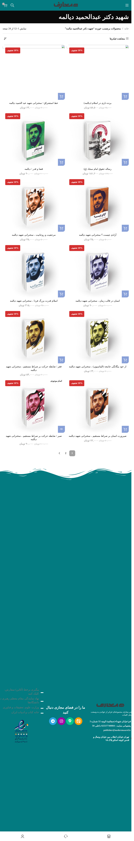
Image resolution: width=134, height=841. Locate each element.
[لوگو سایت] (66, 5)
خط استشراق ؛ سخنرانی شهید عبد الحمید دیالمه (33, 103)
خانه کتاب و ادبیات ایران (25, 712)
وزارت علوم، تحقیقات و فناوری (21, 707)
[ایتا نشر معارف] (78, 721)
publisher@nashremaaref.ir (117, 730)
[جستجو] (12, 5)
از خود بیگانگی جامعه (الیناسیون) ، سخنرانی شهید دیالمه (97, 366)
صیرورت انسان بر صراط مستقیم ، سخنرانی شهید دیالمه (97, 436)
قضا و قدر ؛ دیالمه (34, 169)
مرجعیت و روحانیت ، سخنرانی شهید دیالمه (34, 235)
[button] (125, 96)
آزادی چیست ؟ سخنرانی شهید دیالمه (97, 235)
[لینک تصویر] (21, 730)
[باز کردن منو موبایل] (127, 5)
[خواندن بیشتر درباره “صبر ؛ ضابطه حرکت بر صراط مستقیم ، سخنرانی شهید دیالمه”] (61, 429)
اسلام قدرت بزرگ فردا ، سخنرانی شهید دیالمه (34, 301)
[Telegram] (53, 721)
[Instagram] (61, 721)
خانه (126, 28)
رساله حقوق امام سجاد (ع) (97, 169)
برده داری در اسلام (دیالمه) (97, 103)
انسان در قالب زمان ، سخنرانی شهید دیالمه (98, 301)
